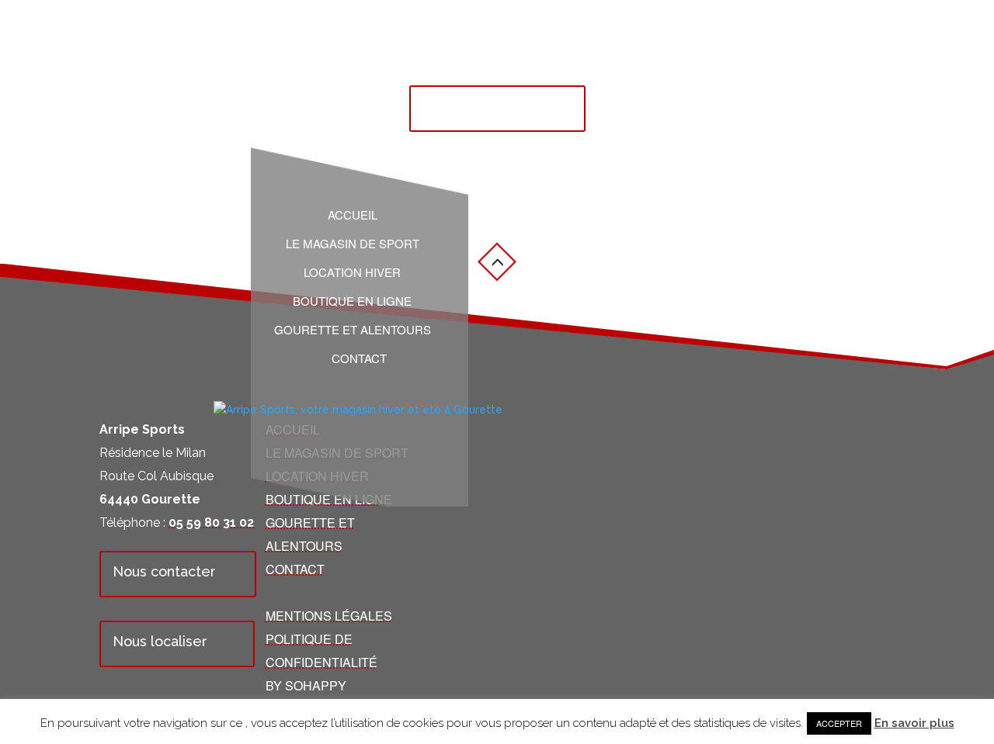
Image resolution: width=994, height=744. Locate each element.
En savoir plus (914, 723)
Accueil (352, 214)
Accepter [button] (839, 723)
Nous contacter (164, 571)
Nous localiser (160, 641)
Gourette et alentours (352, 329)
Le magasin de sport (352, 243)
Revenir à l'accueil (483, 106)
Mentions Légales (329, 616)
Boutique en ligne (352, 301)
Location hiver (352, 272)
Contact (359, 358)
